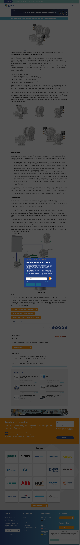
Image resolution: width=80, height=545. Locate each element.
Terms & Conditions (46, 281)
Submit (50, 278)
